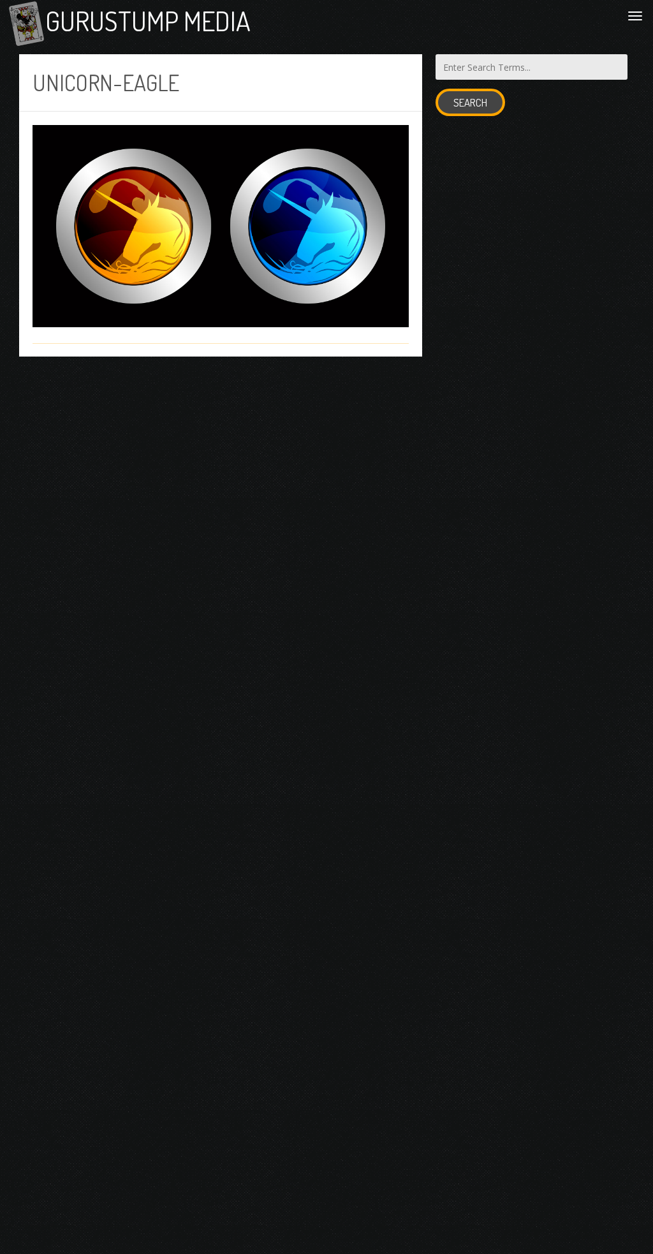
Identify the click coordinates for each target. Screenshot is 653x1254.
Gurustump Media (148, 21)
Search (470, 102)
